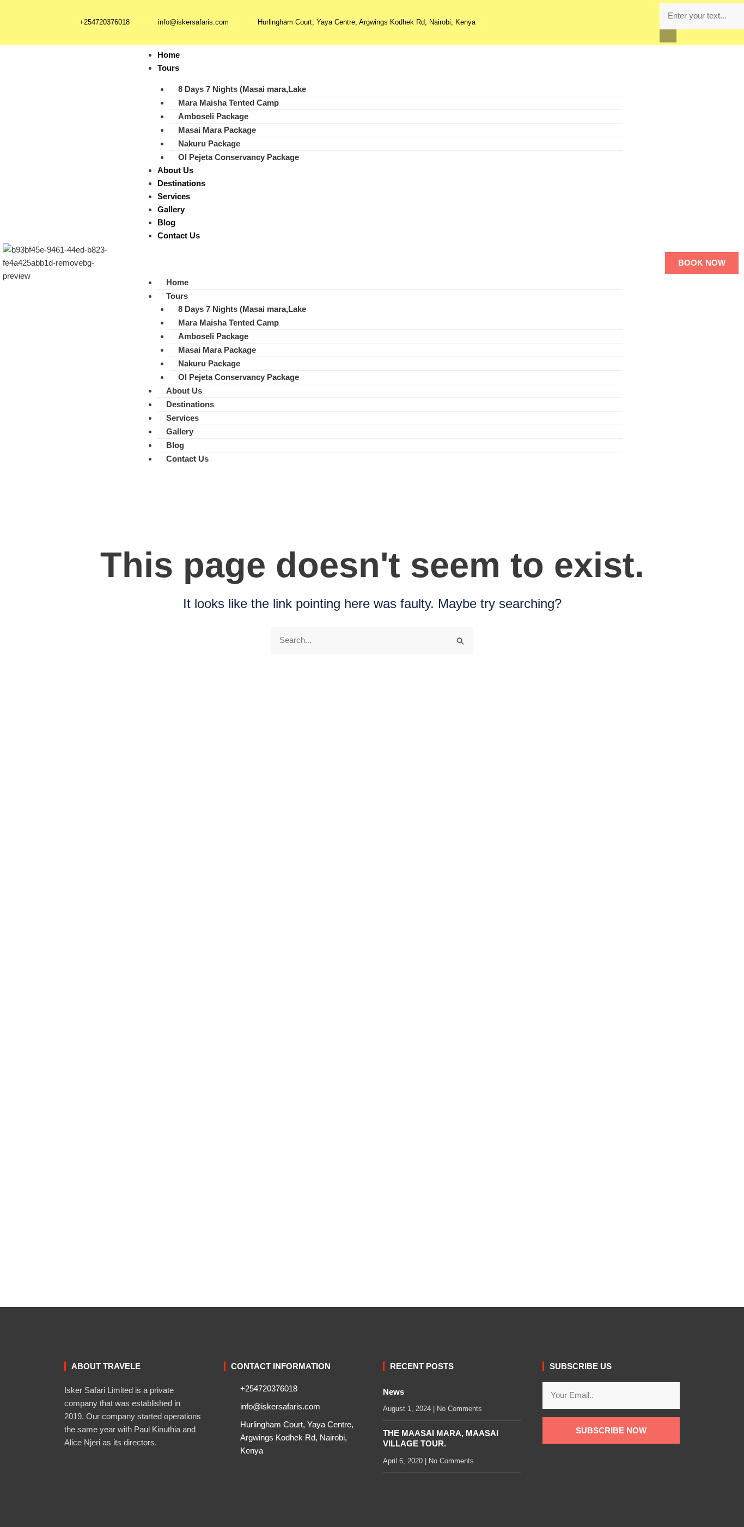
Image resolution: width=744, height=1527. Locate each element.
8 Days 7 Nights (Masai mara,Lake (242, 89)
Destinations (181, 183)
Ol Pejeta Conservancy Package (238, 157)
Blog (166, 222)
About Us (175, 170)
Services (173, 196)
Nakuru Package (209, 143)
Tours (168, 67)
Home (168, 54)
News (393, 1391)
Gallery (171, 209)
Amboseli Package (213, 116)
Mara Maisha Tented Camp (228, 102)
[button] (668, 35)
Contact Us (178, 235)
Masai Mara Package (217, 129)
